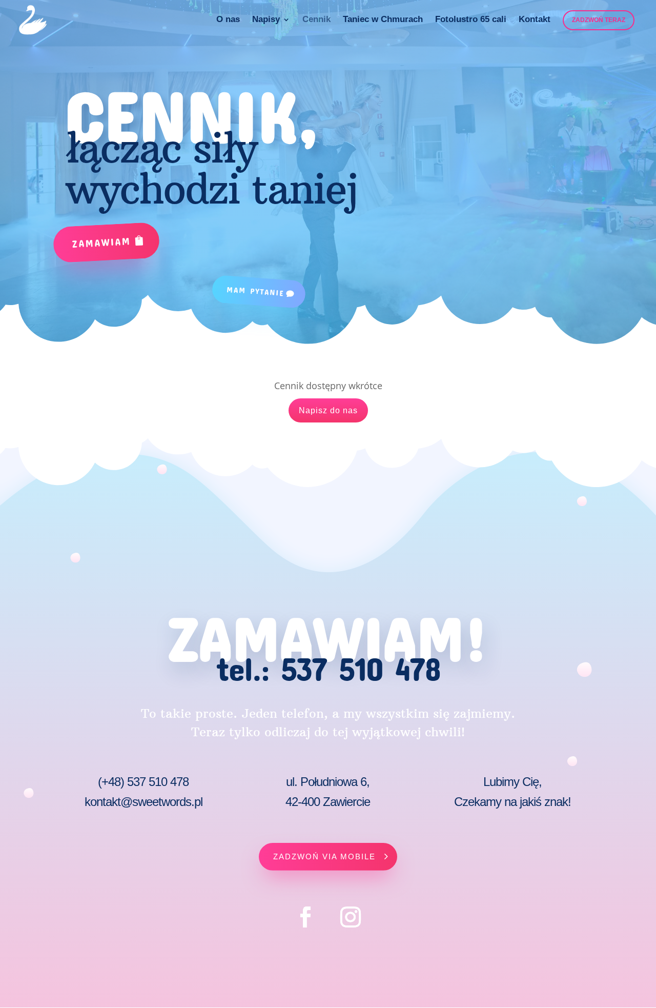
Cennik (316, 20)
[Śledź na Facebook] (305, 917)
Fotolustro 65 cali (470, 20)
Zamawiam (102, 241)
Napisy (266, 20)
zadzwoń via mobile (324, 856)
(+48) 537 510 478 (143, 782)
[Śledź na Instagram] (350, 917)
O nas (228, 20)
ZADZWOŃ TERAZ (598, 20)
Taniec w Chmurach (383, 20)
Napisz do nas (328, 410)
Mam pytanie (255, 291)
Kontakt (534, 20)
